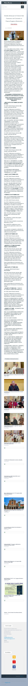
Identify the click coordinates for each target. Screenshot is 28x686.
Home (7, 676)
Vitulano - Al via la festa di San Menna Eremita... (13, 612)
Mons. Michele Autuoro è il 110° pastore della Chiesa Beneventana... (13, 494)
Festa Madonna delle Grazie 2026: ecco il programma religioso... (12, 477)
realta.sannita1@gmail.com (9, 638)
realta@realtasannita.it (8, 637)
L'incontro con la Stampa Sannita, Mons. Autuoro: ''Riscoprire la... (13, 392)
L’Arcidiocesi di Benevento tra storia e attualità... (13, 459)
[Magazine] (8, 2)
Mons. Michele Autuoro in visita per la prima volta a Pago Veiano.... (14, 375)
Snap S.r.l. (22, 676)
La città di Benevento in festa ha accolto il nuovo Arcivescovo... (13, 409)
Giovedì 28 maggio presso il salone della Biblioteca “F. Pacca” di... (12, 596)
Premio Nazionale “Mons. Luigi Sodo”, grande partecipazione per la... (13, 426)
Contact (13, 676)
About (10, 676)
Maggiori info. (7, 682)
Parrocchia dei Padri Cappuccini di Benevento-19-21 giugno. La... (13, 511)
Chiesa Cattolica (14, 24)
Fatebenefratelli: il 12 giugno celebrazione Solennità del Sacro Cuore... (12, 545)
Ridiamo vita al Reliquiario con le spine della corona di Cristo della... (12, 562)
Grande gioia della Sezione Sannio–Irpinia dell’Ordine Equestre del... (12, 443)
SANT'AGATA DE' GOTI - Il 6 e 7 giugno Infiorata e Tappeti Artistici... (13, 579)
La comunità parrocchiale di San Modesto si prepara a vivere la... (12, 528)
